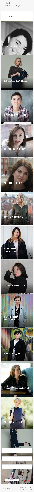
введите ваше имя (17, 447)
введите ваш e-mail (17, 455)
